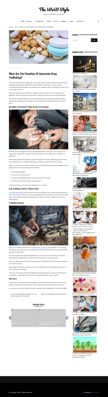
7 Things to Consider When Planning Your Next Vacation (83, 313)
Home (22, 21)
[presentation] (10, 317)
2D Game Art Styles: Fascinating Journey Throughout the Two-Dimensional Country (82, 355)
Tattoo (56, 21)
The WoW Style (54, 9)
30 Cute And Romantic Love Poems (83, 294)
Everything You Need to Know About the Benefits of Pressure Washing (84, 334)
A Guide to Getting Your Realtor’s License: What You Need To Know (82, 225)
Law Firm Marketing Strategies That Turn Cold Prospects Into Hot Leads (23, 295)
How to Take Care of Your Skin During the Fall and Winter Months (84, 274)
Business (63, 21)
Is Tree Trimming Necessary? (81, 209)
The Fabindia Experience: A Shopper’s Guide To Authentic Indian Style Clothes (84, 133)
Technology (39, 21)
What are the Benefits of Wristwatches (53, 294)
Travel (49, 21)
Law (10, 68)
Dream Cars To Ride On (79, 73)
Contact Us (80, 21)
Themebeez (95, 392)
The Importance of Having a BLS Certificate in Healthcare (82, 174)
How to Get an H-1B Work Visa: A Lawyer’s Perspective (50, 323)
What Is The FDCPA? (18, 323)
